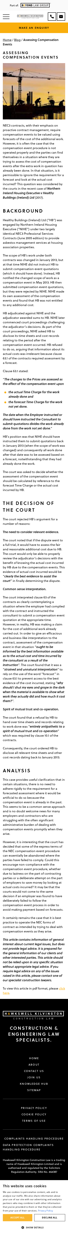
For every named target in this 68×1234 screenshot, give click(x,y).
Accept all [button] (17, 1217)
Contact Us (34, 1071)
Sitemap (34, 1090)
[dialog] (34, 1207)
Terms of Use (34, 1121)
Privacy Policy (34, 1108)
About (34, 1065)
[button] (34, 1227)
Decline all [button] (49, 1217)
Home (7, 40)
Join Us (34, 1077)
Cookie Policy (34, 1114)
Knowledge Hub (34, 1084)
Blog (17, 40)
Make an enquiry (34, 28)
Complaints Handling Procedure (34, 1138)
